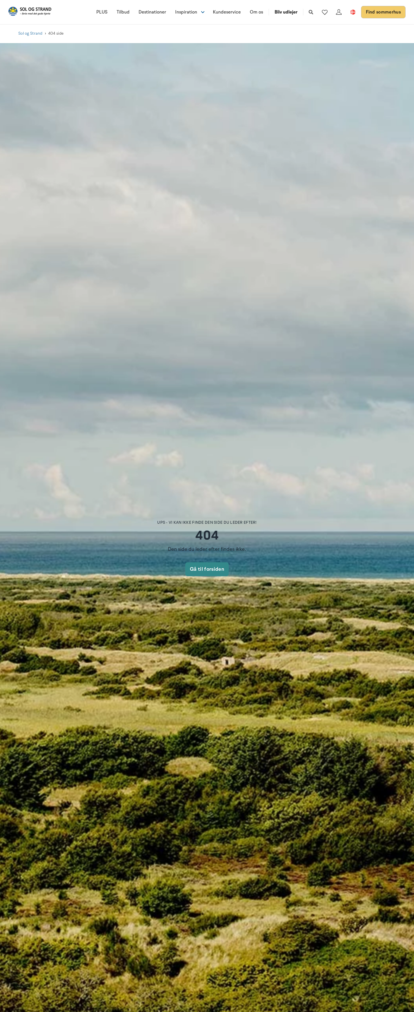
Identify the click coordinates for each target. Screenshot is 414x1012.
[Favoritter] (325, 12)
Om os (256, 12)
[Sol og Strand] (29, 12)
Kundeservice (227, 12)
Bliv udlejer (286, 12)
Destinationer (152, 12)
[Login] (339, 12)
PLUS (102, 12)
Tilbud (123, 12)
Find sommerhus (383, 12)
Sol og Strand (30, 33)
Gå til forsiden (207, 569)
